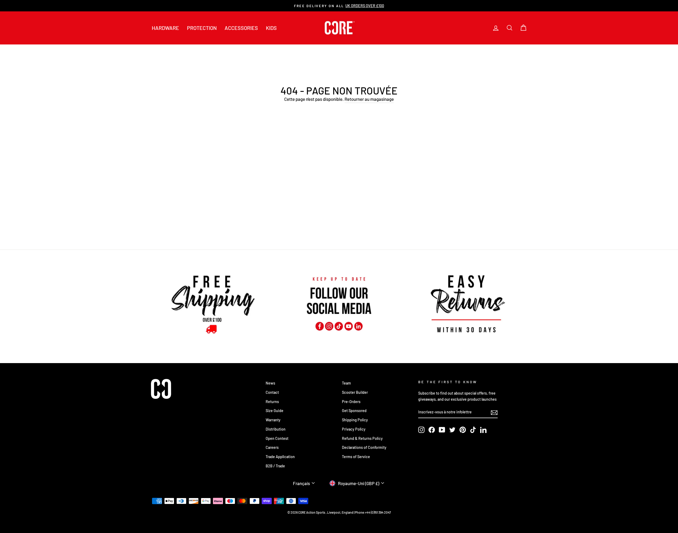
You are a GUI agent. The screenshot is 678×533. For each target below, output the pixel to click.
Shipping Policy (355, 420)
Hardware (165, 28)
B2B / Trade (275, 466)
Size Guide (274, 410)
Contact (272, 392)
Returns (272, 401)
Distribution (276, 429)
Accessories (241, 28)
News (270, 383)
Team (346, 383)
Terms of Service (356, 456)
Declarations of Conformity (364, 447)
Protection (202, 28)
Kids (271, 28)
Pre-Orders (351, 401)
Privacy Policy (353, 429)
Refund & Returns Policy (362, 438)
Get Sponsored (354, 410)
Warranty (273, 420)
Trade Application (280, 456)
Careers (272, 447)
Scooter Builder (355, 392)
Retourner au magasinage (369, 99)
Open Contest (277, 438)
